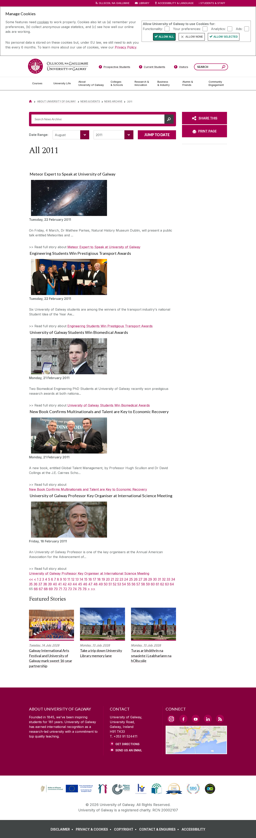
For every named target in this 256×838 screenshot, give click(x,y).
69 (51, 589)
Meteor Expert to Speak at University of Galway (103, 247)
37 (40, 584)
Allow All (166, 36)
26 (136, 579)
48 (95, 584)
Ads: (239, 29)
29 (150, 579)
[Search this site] (223, 67)
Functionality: (153, 29)
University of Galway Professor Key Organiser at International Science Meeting (89, 573)
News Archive (113, 101)
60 (153, 584)
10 (64, 579)
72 (65, 589)
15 (85, 579)
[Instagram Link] (171, 719)
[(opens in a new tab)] (67, 792)
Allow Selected (225, 36)
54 (124, 584)
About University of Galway (56, 101)
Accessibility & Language (175, 3)
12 (72, 579)
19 (103, 579)
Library (144, 3)
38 (45, 584)
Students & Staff (212, 3)
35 (31, 584)
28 (145, 579)
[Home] (30, 101)
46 (85, 584)
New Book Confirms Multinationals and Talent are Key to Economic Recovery (88, 489)
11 (68, 579)
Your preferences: (187, 29)
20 (108, 579)
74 (75, 589)
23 (121, 579)
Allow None (194, 36)
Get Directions (127, 744)
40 (55, 584)
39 (50, 584)
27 (140, 579)
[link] (66, 789)
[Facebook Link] (183, 719)
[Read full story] (68, 198)
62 (162, 584)
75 (80, 589)
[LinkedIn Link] (208, 719)
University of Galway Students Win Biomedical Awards (108, 405)
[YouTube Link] (196, 719)
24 (126, 579)
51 (110, 584)
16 (90, 579)
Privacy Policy (125, 47)
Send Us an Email (128, 750)
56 (133, 584)
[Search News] (169, 119)
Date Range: (38, 135)
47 (90, 584)
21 (112, 579)
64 (172, 584)
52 (114, 584)
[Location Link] (196, 752)
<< (31, 579)
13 (77, 579)
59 (148, 584)
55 (129, 584)
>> (93, 589)
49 (101, 584)
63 (167, 584)
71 (60, 589)
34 (173, 579)
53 (119, 584)
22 (117, 579)
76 (85, 589)
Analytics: (218, 29)
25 (131, 579)
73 (70, 589)
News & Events (90, 101)
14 (81, 579)
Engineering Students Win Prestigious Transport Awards (110, 326)
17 (94, 579)
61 (157, 584)
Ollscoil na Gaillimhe (114, 3)
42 (65, 584)
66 (36, 589)
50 (106, 584)
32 (164, 579)
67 (41, 589)
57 (138, 584)
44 (75, 584)
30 (155, 579)
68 (46, 589)
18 (99, 579)
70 (56, 589)
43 (70, 584)
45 (80, 584)
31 (159, 579)
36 (35, 584)
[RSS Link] (220, 719)
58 (143, 584)
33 (168, 579)
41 (60, 584)
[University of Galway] (58, 66)
